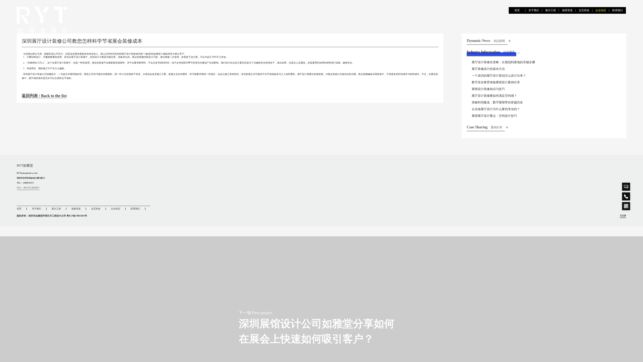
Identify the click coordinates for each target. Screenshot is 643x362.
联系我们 (617, 10)
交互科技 (584, 10)
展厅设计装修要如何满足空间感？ (494, 95)
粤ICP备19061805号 (77, 216)
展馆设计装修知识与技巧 (488, 89)
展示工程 (550, 10)
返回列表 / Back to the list (44, 96)
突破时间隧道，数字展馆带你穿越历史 (497, 102)
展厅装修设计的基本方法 (488, 69)
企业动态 (600, 10)
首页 (517, 10)
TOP (623, 215)
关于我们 (533, 10)
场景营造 (567, 10)
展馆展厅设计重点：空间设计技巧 (494, 115)
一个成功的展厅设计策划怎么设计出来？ (499, 75)
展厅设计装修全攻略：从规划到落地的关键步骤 (503, 62)
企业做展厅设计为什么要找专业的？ (496, 109)
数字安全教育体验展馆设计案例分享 (496, 82)
